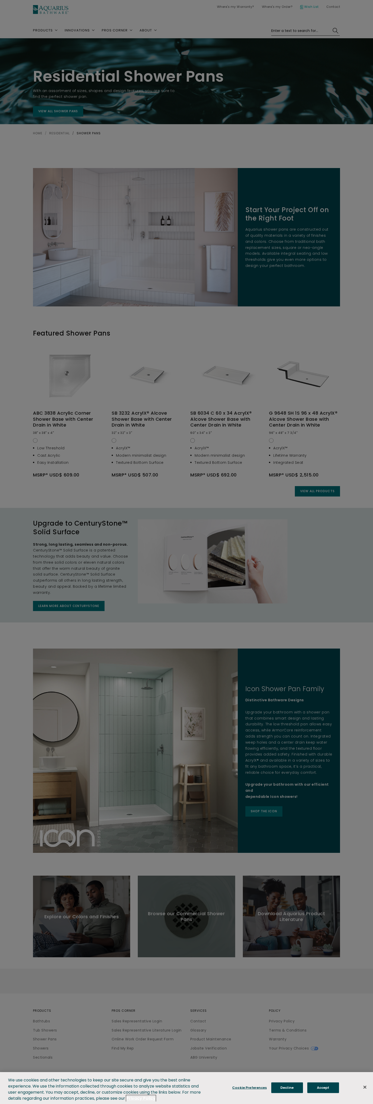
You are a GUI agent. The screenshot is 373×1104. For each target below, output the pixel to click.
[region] (186, 1088)
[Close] (364, 1087)
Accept (323, 1087)
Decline (287, 1087)
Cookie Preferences (249, 1087)
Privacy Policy (141, 1098)
